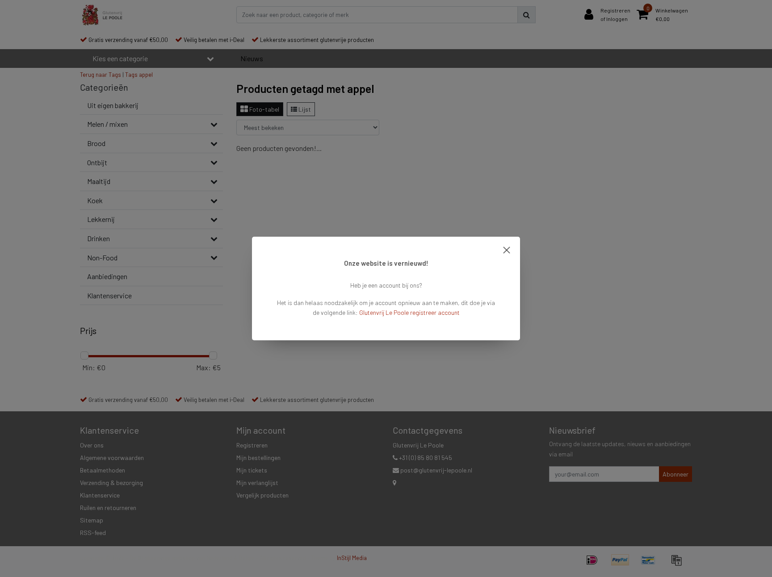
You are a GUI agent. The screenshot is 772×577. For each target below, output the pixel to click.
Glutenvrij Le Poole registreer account (409, 312)
